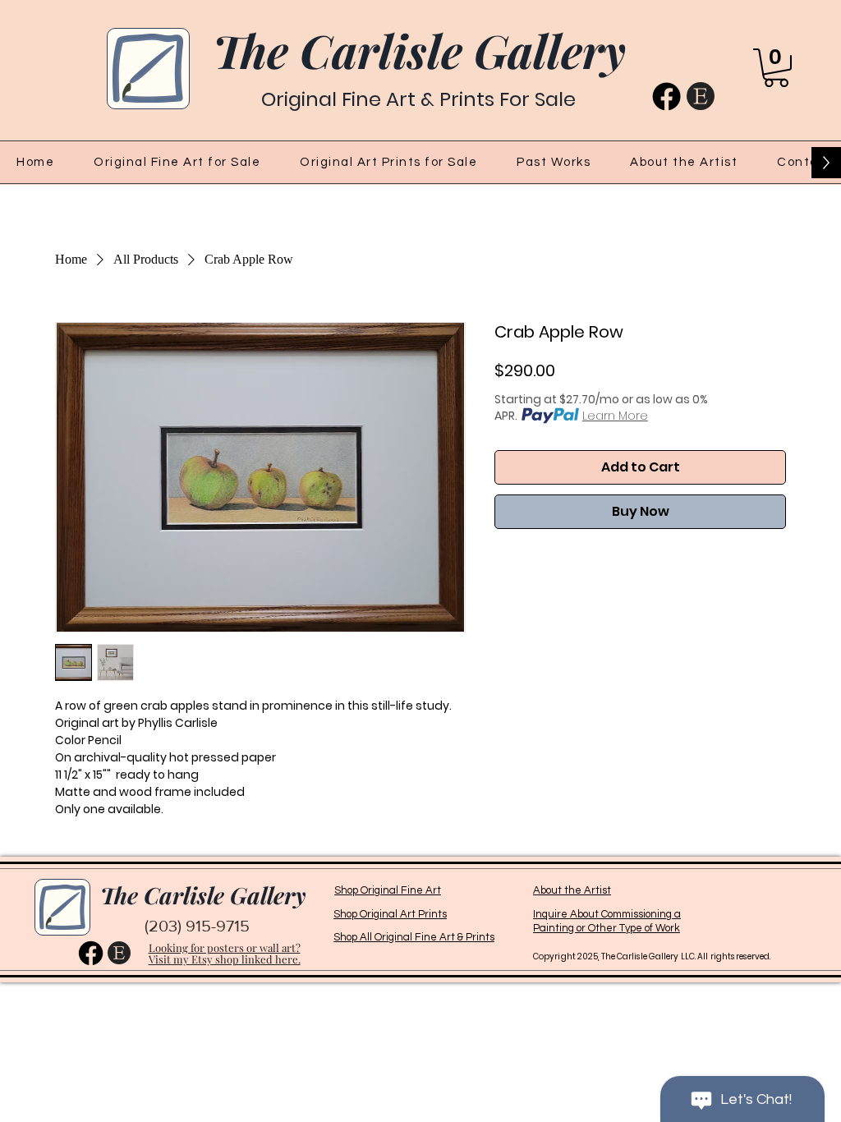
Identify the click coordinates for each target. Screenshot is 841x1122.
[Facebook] (666, 96)
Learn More (615, 415)
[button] (776, 67)
